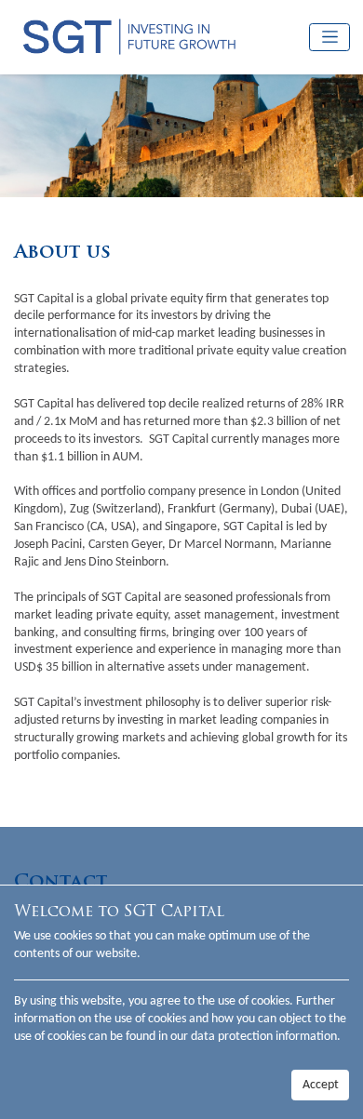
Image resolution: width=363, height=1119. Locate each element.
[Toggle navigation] (329, 37)
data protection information (264, 1037)
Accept (320, 1085)
